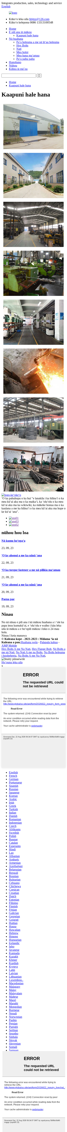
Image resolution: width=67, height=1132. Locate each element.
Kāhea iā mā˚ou (18, 68)
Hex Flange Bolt (41, 649)
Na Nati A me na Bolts (29, 652)
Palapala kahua (49, 642)
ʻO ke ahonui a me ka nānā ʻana (21, 555)
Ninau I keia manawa (14, 635)
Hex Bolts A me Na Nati (15, 649)
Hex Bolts (22, 45)
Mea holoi (22, 52)
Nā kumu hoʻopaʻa (13, 540)
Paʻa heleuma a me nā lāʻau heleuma (37, 42)
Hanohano (15, 62)
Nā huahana (16, 38)
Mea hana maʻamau (27, 55)
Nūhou (13, 65)
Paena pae (8, 599)
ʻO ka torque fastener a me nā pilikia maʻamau (30, 569)
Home (12, 28)
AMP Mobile (9, 645)
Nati (18, 48)
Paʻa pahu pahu (25, 58)
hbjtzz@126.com (39, 19)
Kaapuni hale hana (27, 35)
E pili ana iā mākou (20, 32)
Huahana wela (29, 642)
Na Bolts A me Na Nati (31, 655)
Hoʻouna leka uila (12, 662)
